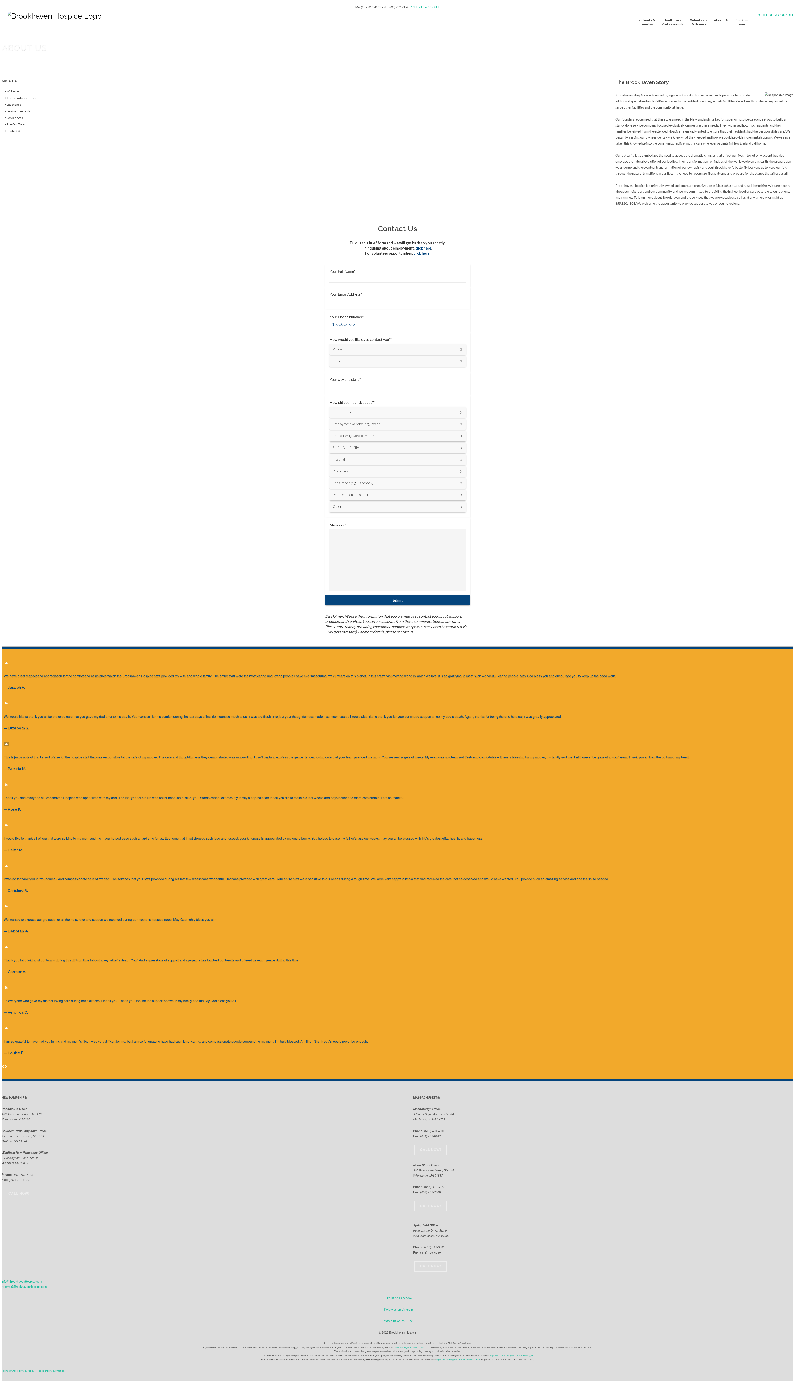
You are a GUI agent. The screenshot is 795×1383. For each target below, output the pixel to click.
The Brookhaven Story (21, 98)
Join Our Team (15, 124)
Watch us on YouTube (398, 1321)
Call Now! (18, 1193)
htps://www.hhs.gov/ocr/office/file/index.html (458, 1359)
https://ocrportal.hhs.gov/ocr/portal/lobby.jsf (511, 1355)
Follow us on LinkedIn (398, 1309)
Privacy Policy (26, 1370)
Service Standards (18, 111)
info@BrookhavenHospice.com (22, 1281)
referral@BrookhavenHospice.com (24, 1286)
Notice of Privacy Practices (51, 1370)
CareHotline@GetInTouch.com (409, 1347)
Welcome (12, 91)
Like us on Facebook (398, 1298)
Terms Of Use (9, 1370)
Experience (13, 104)
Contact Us (14, 131)
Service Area (14, 117)
